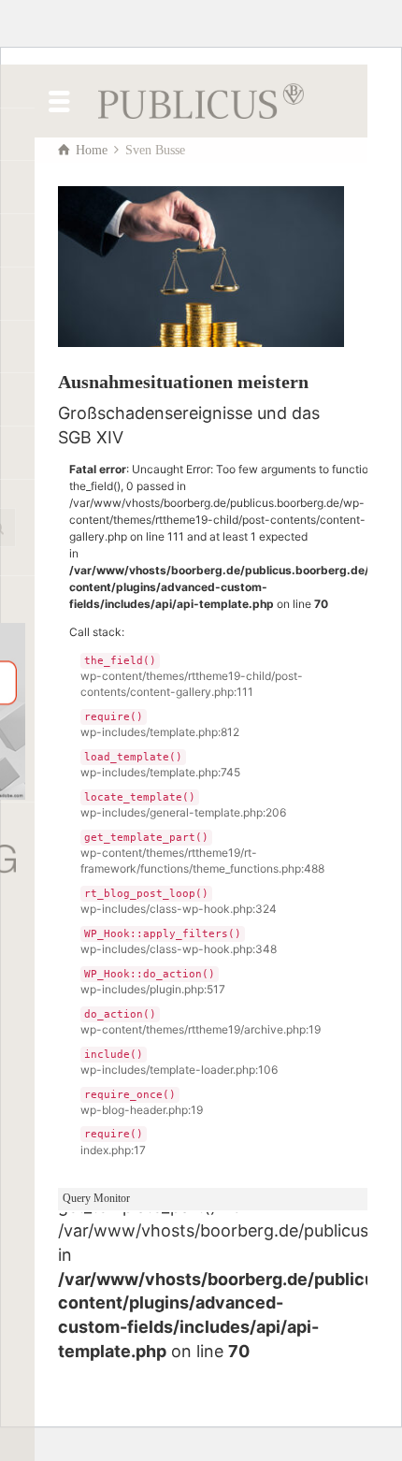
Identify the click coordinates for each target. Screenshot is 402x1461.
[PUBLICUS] (201, 99)
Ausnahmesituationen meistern (183, 381)
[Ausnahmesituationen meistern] (201, 266)
